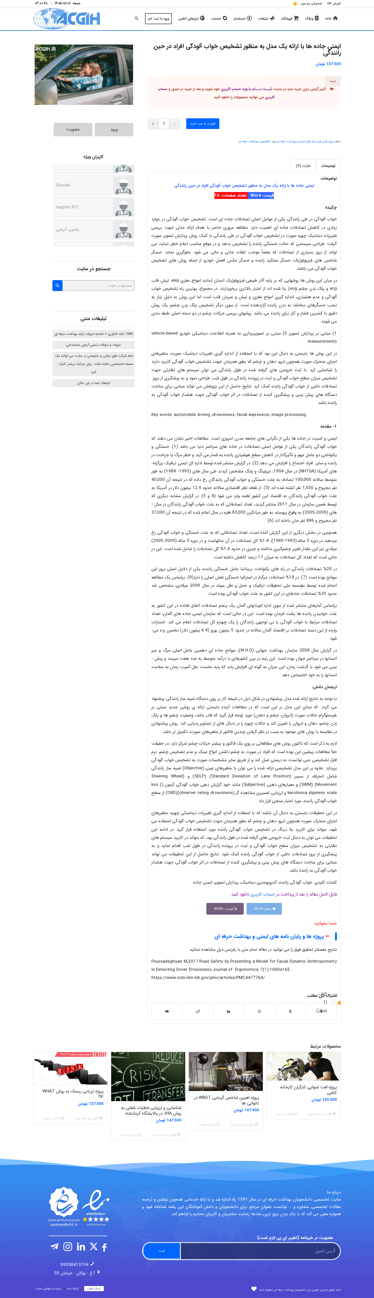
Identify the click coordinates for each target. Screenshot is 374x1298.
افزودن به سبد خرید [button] (320, 1114)
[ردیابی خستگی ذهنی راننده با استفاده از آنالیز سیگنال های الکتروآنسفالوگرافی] (84, 74)
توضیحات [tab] (328, 166)
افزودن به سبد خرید (202, 123)
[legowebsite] (66, 19)
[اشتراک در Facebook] (321, 1011)
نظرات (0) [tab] (303, 166)
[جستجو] (136, 19)
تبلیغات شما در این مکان (93, 383)
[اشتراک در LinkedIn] (228, 1011)
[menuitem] (332, 4)
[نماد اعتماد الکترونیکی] (78, 1206)
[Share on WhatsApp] (259, 1011)
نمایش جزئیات (285, 1114)
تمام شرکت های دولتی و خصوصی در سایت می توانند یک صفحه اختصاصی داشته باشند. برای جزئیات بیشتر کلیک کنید (94, 364)
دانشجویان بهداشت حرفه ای (254, 141)
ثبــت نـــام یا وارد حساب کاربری (246, 89)
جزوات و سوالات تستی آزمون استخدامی (93, 345)
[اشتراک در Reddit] (197, 1011)
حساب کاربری (263, 894)
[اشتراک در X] (290, 1011)
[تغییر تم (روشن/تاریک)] (295, 4)
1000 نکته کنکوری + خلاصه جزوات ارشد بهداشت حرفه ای (93, 334)
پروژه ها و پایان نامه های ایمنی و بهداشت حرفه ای (305, 141)
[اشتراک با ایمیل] (167, 1011)
